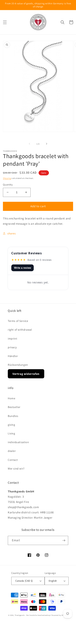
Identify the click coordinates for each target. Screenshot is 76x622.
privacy (12, 347)
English (53, 580)
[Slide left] (29, 143)
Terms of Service (18, 321)
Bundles (13, 416)
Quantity (8, 184)
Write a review (22, 267)
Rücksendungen (18, 364)
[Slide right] (46, 143)
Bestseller (14, 407)
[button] (5, 22)
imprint (12, 338)
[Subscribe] (63, 540)
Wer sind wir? (16, 468)
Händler (13, 356)
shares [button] (11, 233)
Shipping (7, 178)
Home (11, 398)
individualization (18, 442)
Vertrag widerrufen (26, 374)
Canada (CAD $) (24, 580)
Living (11, 433)
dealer (12, 451)
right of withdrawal (20, 329)
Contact (13, 460)
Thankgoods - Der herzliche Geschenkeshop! (33, 615)
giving (11, 424)
